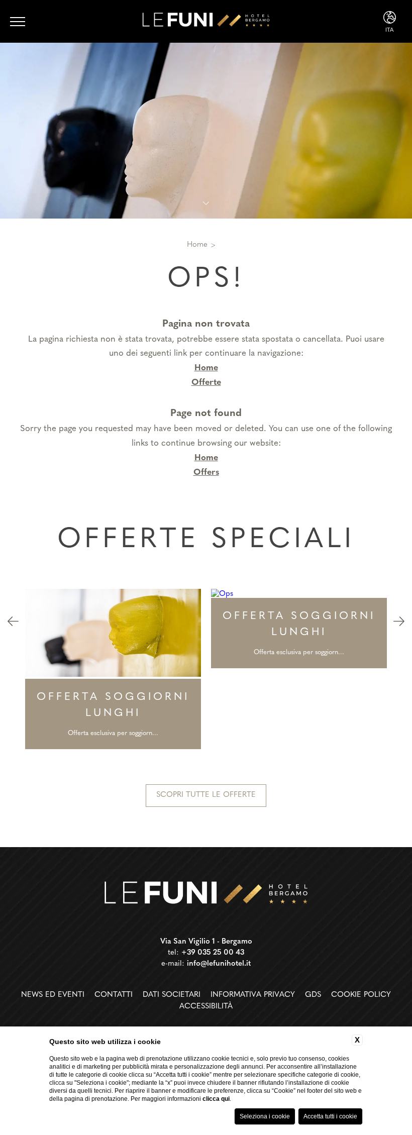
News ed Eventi (52, 995)
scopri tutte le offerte (206, 795)
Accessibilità (206, 1006)
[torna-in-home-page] (206, 894)
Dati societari (171, 995)
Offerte (206, 382)
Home (197, 245)
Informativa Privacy (253, 995)
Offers (206, 472)
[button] (13, 623)
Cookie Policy (361, 995)
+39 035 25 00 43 (212, 953)
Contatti (113, 995)
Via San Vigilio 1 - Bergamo (206, 942)
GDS (313, 995)
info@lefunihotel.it (219, 964)
